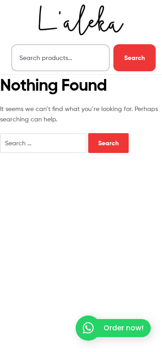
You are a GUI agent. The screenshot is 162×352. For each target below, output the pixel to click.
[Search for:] (44, 143)
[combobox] (60, 57)
